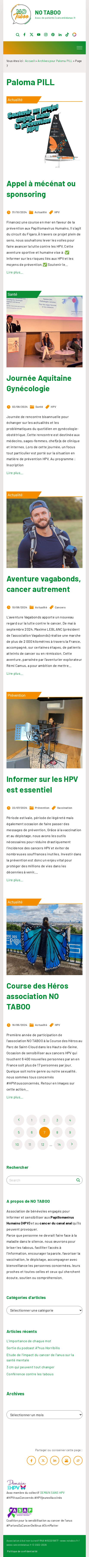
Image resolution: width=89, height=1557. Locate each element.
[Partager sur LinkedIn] (54, 1460)
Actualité (41, 212)
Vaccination (64, 807)
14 (59, 1144)
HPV (57, 212)
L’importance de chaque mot (28, 1341)
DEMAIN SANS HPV (52, 1492)
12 (42, 1144)
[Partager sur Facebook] (31, 1460)
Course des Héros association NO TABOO (37, 996)
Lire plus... (14, 272)
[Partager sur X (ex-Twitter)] (43, 1460)
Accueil (30, 61)
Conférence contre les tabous (30, 1374)
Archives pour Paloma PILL (55, 61)
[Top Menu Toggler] (79, 48)
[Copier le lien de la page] (78, 1460)
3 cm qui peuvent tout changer (30, 1367)
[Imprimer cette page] (66, 1460)
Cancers (60, 607)
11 (30, 1144)
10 (17, 1144)
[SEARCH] (78, 1180)
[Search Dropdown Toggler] (18, 35)
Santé (39, 406)
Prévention (42, 807)
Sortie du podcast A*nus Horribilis (33, 1348)
